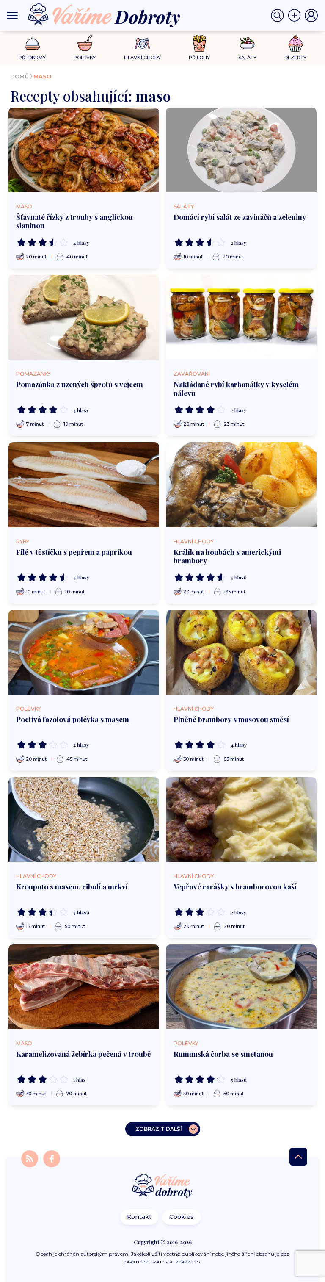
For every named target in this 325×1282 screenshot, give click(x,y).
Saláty (184, 206)
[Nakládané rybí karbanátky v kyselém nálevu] (241, 317)
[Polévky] (84, 43)
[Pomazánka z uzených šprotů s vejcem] (83, 317)
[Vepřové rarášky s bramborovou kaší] (241, 819)
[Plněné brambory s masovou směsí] (241, 652)
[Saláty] (247, 43)
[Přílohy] (199, 43)
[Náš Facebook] (51, 1158)
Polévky (28, 709)
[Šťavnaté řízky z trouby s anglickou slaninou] (83, 150)
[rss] (30, 1158)
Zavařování (192, 374)
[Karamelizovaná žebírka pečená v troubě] (83, 986)
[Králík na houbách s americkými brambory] (241, 484)
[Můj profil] (311, 15)
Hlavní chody (194, 541)
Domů (19, 76)
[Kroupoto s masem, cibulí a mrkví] (83, 819)
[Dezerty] (295, 43)
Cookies (181, 1217)
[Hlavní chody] (142, 43)
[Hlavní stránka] (162, 1186)
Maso (24, 206)
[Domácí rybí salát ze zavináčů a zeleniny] (241, 150)
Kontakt (139, 1217)
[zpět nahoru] (298, 1157)
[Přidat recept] (296, 15)
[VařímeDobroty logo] (104, 15)
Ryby (22, 541)
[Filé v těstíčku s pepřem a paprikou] (83, 484)
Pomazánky (33, 374)
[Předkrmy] (32, 43)
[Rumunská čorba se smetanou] (241, 986)
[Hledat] (279, 15)
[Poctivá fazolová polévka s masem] (83, 652)
